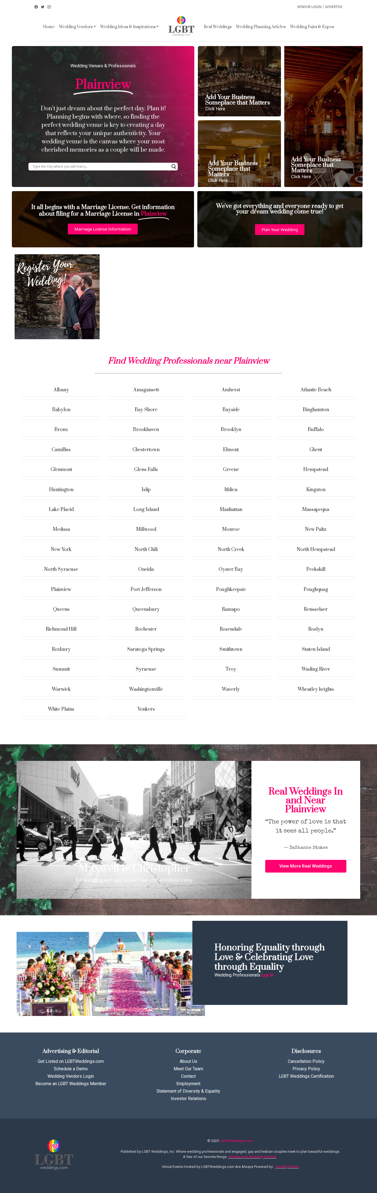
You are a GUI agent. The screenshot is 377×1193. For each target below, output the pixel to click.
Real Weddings (218, 27)
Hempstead (315, 470)
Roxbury (61, 649)
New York (61, 550)
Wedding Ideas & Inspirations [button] (128, 27)
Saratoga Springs (146, 649)
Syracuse (146, 669)
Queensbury (146, 609)
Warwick (61, 689)
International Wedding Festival (252, 1157)
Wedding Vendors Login (70, 1076)
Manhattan (231, 510)
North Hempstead (316, 550)
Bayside (231, 410)
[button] (103, 229)
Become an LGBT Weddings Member (70, 1083)
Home (49, 27)
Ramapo (231, 609)
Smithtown (230, 649)
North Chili (146, 550)
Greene (231, 470)
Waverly (231, 689)
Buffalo (316, 430)
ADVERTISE (334, 6)
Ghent (315, 450)
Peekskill (315, 569)
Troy (230, 669)
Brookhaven (146, 430)
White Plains (61, 709)
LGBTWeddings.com (236, 1141)
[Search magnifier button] (174, 166)
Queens (61, 609)
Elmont (231, 450)
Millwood (146, 529)
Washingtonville (146, 689)
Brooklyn (231, 430)
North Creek (231, 550)
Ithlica (230, 490)
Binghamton (316, 410)
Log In (267, 975)
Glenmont (61, 470)
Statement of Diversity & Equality (188, 1091)
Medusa (61, 529)
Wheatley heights (316, 689)
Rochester (146, 629)
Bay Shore (146, 410)
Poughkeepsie (231, 590)
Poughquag (316, 590)
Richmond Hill (61, 629)
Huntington (61, 490)
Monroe (231, 529)
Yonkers (146, 709)
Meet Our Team (188, 1068)
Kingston (315, 490)
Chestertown (146, 450)
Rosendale (231, 629)
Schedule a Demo (71, 1068)
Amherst (231, 390)
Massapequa (315, 510)
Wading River (316, 669)
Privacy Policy (306, 1068)
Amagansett (146, 390)
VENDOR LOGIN (309, 6)
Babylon (61, 410)
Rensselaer (316, 609)
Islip (146, 490)
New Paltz (315, 529)
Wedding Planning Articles (261, 27)
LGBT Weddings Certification (306, 1076)
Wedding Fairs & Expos (312, 27)
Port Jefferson (146, 590)
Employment (188, 1083)
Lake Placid (61, 510)
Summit (61, 669)
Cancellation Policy (306, 1061)
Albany (61, 390)
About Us (188, 1061)
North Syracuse (61, 569)
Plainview (61, 590)
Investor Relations (188, 1098)
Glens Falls (146, 470)
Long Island (146, 510)
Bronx (61, 430)
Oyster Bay (231, 569)
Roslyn (315, 629)
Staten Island (316, 649)
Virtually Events (287, 1167)
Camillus (61, 450)
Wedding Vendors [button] (75, 27)
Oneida (146, 569)
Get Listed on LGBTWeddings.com (71, 1061)
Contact (188, 1076)
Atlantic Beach (316, 390)
